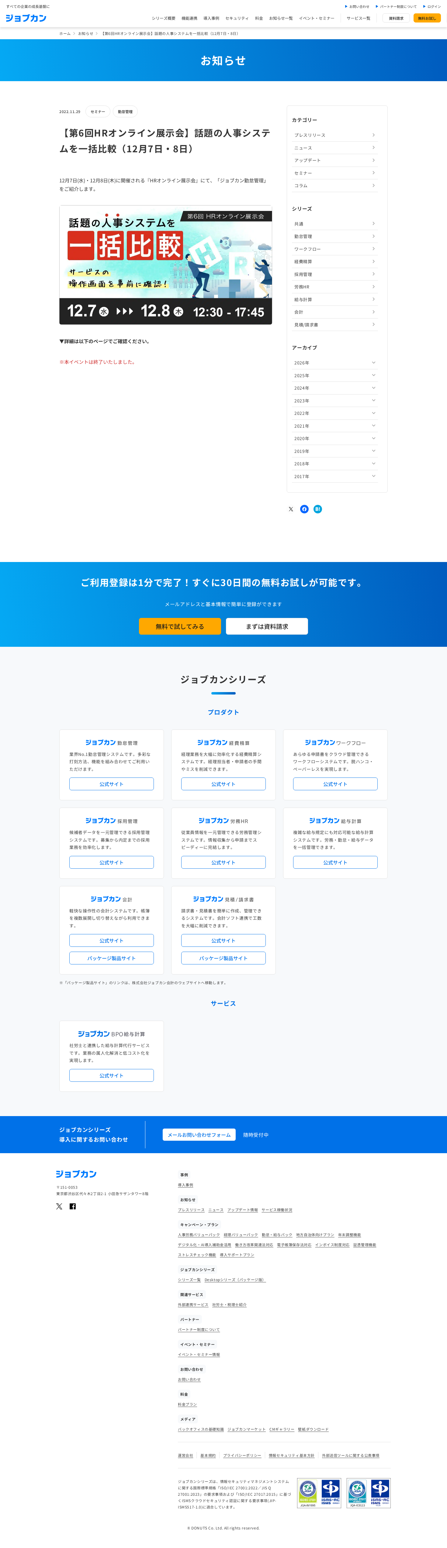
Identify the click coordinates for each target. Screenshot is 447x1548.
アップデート (307, 160)
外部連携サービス (193, 1304)
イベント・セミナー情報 (199, 1354)
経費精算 (303, 261)
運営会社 (185, 1455)
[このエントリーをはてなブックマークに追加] (318, 509)
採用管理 (303, 274)
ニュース (303, 147)
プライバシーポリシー (242, 1455)
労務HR (302, 287)
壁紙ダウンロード (313, 1429)
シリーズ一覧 (189, 1279)
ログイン (434, 6)
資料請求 (396, 18)
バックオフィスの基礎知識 (201, 1429)
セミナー (98, 111)
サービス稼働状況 (277, 1209)
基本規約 (208, 1455)
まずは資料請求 (267, 626)
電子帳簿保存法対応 (294, 1244)
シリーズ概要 (163, 18)
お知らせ (85, 33)
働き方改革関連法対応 (254, 1244)
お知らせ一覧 (281, 18)
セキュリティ (237, 18)
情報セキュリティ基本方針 (292, 1455)
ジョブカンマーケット (246, 1429)
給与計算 (303, 299)
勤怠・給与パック (277, 1234)
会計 (298, 312)
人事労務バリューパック (199, 1234)
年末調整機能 (349, 1234)
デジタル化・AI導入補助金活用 (204, 1244)
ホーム (65, 33)
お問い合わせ (359, 6)
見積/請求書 (306, 324)
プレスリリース (310, 135)
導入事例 (211, 18)
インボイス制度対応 (332, 1244)
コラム (301, 185)
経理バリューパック (241, 1234)
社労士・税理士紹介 (229, 1304)
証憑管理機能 (364, 1244)
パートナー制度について (398, 6)
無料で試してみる (180, 626)
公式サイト (111, 784)
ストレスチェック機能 (197, 1254)
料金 (259, 18)
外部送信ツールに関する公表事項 (350, 1455)
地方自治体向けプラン (315, 1234)
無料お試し (427, 18)
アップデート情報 (242, 1209)
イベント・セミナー (316, 18)
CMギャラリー (281, 1429)
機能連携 (189, 18)
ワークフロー (307, 249)
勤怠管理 (125, 111)
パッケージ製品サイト (111, 958)
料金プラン (187, 1404)
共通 (298, 223)
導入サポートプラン (237, 1254)
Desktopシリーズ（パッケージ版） (235, 1279)
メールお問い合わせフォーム (199, 1134)
